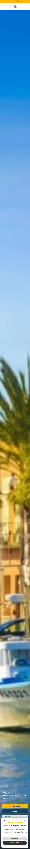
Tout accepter (14, 843)
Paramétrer (14, 838)
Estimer (15, 811)
